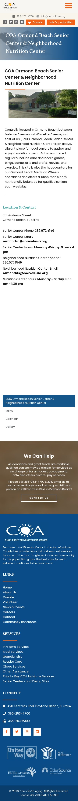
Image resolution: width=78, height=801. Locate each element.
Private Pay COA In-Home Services (29, 676)
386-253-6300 (19, 721)
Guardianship (13, 656)
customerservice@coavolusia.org (30, 485)
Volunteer (10, 602)
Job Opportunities (61, 22)
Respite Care (12, 661)
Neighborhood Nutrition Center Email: (30, 270)
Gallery (10, 427)
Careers (9, 612)
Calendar (12, 419)
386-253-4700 (19, 713)
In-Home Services (16, 647)
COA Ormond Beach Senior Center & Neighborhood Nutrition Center (30, 401)
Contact (9, 617)
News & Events (14, 607)
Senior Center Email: (25, 239)
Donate (38, 22)
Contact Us (38, 498)
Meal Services (13, 652)
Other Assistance (16, 671)
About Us (9, 592)
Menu (9, 411)
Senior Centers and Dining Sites (26, 681)
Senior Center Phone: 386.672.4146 (28, 230)
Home (7, 587)
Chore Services (14, 666)
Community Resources (20, 622)
